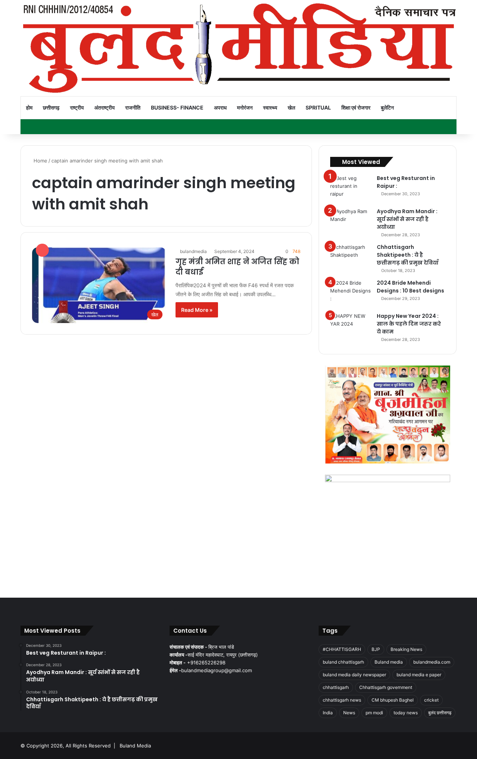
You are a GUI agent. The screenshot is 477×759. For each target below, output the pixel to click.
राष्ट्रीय (77, 107)
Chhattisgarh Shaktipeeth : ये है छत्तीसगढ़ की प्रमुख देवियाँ (408, 254)
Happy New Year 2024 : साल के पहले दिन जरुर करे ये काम (409, 323)
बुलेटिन (387, 107)
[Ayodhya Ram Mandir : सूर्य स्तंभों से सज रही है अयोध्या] (350, 221)
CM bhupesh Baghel (393, 700)
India (328, 712)
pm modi (374, 712)
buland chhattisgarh (343, 662)
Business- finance (177, 107)
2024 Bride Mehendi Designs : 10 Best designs (410, 286)
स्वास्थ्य (270, 107)
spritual (318, 107)
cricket (431, 700)
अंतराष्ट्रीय (104, 107)
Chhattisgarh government (385, 687)
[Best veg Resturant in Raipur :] (350, 188)
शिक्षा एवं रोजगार (355, 107)
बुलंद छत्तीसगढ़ (439, 712)
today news (406, 712)
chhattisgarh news (342, 700)
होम (29, 107)
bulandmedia (193, 251)
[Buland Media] (238, 48)
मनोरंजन (245, 107)
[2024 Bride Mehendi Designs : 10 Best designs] (350, 293)
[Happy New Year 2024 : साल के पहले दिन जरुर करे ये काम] (350, 326)
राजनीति (132, 107)
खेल (291, 107)
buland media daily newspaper (354, 674)
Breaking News (406, 649)
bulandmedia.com (431, 662)
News (349, 712)
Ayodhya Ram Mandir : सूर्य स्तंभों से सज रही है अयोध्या (407, 219)
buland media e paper (419, 674)
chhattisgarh (336, 687)
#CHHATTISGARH (342, 649)
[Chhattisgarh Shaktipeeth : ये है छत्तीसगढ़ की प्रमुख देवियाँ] (350, 257)
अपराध (220, 107)
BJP (376, 649)
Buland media (389, 662)
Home (39, 161)
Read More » (196, 310)
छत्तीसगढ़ (51, 107)
